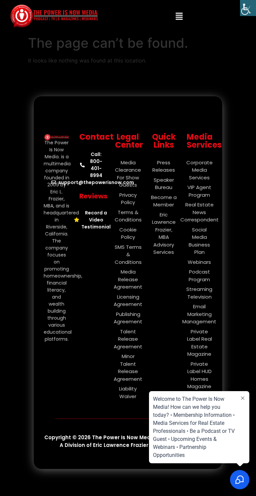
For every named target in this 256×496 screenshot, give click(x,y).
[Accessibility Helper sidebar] (248, 8)
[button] (179, 16)
